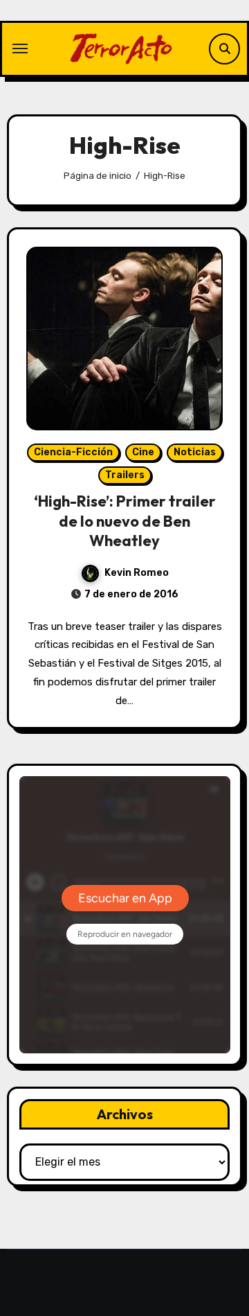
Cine (143, 452)
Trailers (125, 475)
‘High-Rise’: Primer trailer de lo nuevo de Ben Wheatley (125, 520)
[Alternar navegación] (20, 48)
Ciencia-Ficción (73, 452)
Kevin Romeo (136, 573)
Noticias (195, 452)
